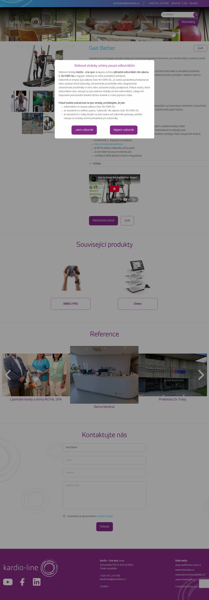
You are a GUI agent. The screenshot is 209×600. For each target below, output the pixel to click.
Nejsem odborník (124, 130)
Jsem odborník (84, 130)
